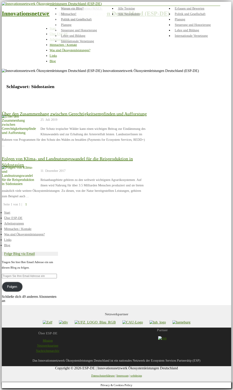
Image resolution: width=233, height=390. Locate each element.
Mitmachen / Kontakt (63, 45)
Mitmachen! (68, 14)
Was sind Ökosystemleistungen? (70, 50)
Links (53, 55)
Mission (48, 340)
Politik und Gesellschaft (190, 14)
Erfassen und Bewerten (189, 8)
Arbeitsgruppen (14, 223)
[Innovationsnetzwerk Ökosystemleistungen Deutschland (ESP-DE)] (52, 4)
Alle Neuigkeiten (129, 14)
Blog (53, 61)
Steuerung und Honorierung (193, 25)
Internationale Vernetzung (191, 35)
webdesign (136, 375)
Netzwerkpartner (47, 345)
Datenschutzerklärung (103, 375)
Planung (180, 19)
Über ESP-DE (13, 218)
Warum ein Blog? (72, 8)
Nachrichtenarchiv (47, 351)
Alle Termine (126, 8)
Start (7, 212)
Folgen (12, 287)
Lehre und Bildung (187, 30)
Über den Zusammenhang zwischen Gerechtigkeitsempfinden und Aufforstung (74, 113)
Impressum (122, 375)
